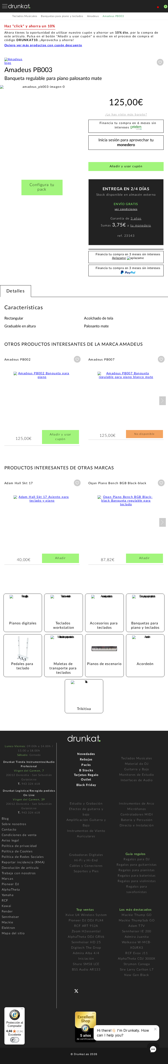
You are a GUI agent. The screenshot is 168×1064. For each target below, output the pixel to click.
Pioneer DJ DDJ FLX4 (86, 920)
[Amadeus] (15, 63)
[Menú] (22, 1009)
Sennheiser (10, 917)
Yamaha (8, 895)
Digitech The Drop (86, 947)
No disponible (144, 434)
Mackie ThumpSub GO (137, 920)
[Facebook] (69, 990)
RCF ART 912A (86, 926)
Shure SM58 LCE (86, 964)
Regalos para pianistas (137, 870)
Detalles (15, 291)
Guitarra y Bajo (136, 769)
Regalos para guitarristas (137, 864)
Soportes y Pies (86, 871)
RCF (5, 900)
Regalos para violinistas (137, 881)
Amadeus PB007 (101, 359)
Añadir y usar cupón (126, 166)
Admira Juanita (137, 936)
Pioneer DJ (10, 884)
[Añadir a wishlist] (160, 62)
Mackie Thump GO (137, 915)
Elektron (8, 927)
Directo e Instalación (137, 825)
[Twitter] (78, 993)
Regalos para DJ (137, 859)
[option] (42, 127)
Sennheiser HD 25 (86, 942)
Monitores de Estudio (136, 774)
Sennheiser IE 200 (136, 931)
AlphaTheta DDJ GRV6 (86, 936)
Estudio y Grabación (86, 803)
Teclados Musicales (136, 758)
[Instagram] (95, 990)
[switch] (14, 1039)
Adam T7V (136, 926)
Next (162, 400)
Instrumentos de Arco (136, 803)
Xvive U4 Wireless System (86, 915)
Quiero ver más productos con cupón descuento (43, 45)
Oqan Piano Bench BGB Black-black (117, 483)
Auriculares (86, 836)
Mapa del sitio (13, 933)
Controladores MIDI (137, 814)
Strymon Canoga (137, 964)
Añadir (60, 558)
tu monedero (140, 225)
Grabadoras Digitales (86, 855)
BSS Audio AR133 (86, 969)
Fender (7, 911)
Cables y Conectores (86, 865)
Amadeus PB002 (17, 359)
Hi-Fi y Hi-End (86, 860)
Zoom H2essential (86, 931)
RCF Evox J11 (136, 953)
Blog (5, 818)
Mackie (7, 922)
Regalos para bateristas (137, 875)
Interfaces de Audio (137, 780)
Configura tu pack (42, 187)
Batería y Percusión (137, 820)
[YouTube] (87, 990)
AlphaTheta (11, 889)
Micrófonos (136, 809)
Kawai (6, 906)
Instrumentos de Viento (86, 831)
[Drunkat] (19, 6)
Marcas (7, 878)
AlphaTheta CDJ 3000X (137, 958)
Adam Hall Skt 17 (18, 483)
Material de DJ (137, 763)
